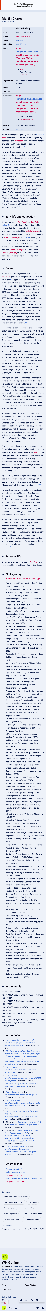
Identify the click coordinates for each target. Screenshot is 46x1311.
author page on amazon (16, 1172)
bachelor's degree (32, 231)
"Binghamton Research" (14, 1100)
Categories (6, 1192)
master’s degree (17, 250)
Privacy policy (7, 1285)
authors (37, 452)
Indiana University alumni (33, 1214)
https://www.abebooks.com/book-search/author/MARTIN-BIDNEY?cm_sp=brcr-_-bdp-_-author (22, 1151)
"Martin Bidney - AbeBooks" (16, 1146)
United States (21, 44)
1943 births (32, 1202)
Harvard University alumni (13, 1219)
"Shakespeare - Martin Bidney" (28, 1122)
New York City (21, 36)
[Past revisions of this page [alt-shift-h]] (31, 1300)
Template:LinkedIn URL (15, 1181)
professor (18, 141)
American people (33, 1219)
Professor (23, 75)
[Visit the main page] (3, 1307)
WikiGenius (6, 1266)
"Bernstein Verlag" (12, 1084)
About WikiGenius (31, 1285)
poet (4, 138)
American (19, 40)
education (6, 277)
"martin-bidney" (11, 1067)
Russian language (11, 237)
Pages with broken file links (13, 1202)
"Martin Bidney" (11, 1075)
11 (10, 546)
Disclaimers (6, 1289)
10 (39, 484)
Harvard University (26, 119)
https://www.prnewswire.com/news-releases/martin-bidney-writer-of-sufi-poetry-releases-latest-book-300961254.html (21, 1138)
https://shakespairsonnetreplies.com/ (23, 1125)
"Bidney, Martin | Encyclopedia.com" (19, 1040)
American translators (27, 1208)
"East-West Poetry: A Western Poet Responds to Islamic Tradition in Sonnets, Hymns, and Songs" (22, 1052)
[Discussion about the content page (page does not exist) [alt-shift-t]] (37, 1300)
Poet (21, 69)
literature (26, 237)
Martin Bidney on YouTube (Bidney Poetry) (23, 1178)
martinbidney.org (22, 129)
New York (30, 36)
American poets (9, 1208)
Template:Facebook (14, 1175)
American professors (11, 1214)
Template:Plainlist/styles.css (29, 51)
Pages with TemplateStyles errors (16, 1196)
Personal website (13, 1169)
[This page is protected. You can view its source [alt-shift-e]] (26, 1300)
